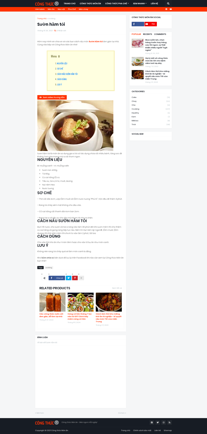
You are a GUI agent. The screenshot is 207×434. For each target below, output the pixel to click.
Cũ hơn (121, 413)
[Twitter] (68, 278)
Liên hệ (157, 430)
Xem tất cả (117, 288)
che (151, 105)
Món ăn (51, 9)
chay (151, 101)
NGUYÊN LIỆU (62, 63)
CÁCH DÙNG (62, 79)
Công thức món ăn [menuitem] (90, 3)
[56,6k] (138, 24)
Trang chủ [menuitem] (69, 3)
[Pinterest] (75, 278)
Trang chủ (41, 18)
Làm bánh (40, 9)
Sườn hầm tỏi (96, 41)
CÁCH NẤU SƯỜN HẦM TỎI (67, 73)
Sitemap (168, 430)
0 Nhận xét (61, 30)
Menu (54, 56)
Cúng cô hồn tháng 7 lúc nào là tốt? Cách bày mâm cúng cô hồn (80, 316)
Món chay (83, 9)
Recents (147, 34)
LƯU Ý (59, 84)
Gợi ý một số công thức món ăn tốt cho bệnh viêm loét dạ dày (156, 61)
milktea (151, 120)
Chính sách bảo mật (142, 430)
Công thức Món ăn (59, 430)
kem (151, 116)
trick (151, 124)
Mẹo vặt (61, 9)
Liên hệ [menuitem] (154, 3)
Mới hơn (40, 413)
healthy (151, 113)
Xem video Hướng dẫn (54, 97)
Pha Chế (72, 9)
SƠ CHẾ (60, 68)
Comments (160, 34)
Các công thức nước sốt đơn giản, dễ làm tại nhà (51, 315)
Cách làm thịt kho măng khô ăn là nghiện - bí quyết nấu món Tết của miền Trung (109, 318)
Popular (136, 34)
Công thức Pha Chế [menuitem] (116, 3)
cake (151, 97)
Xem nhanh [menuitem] (139, 3)
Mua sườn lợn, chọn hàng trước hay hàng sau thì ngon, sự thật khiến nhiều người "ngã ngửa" (156, 45)
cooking (51, 18)
